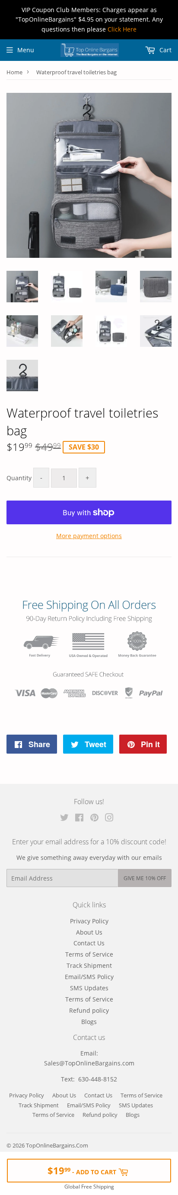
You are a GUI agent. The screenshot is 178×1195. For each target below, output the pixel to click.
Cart (165, 50)
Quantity (19, 478)
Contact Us (89, 943)
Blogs (89, 1021)
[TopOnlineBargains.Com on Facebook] (79, 819)
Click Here (122, 29)
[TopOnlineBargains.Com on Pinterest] (94, 819)
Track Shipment (89, 965)
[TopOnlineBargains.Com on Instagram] (109, 819)
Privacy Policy (89, 921)
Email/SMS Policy (89, 977)
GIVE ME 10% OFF (145, 878)
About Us (89, 932)
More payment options (89, 536)
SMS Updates (89, 988)
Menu (25, 50)
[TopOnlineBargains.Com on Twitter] (64, 819)
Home (14, 72)
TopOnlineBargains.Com (57, 1145)
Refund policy (89, 1010)
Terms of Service (89, 954)
